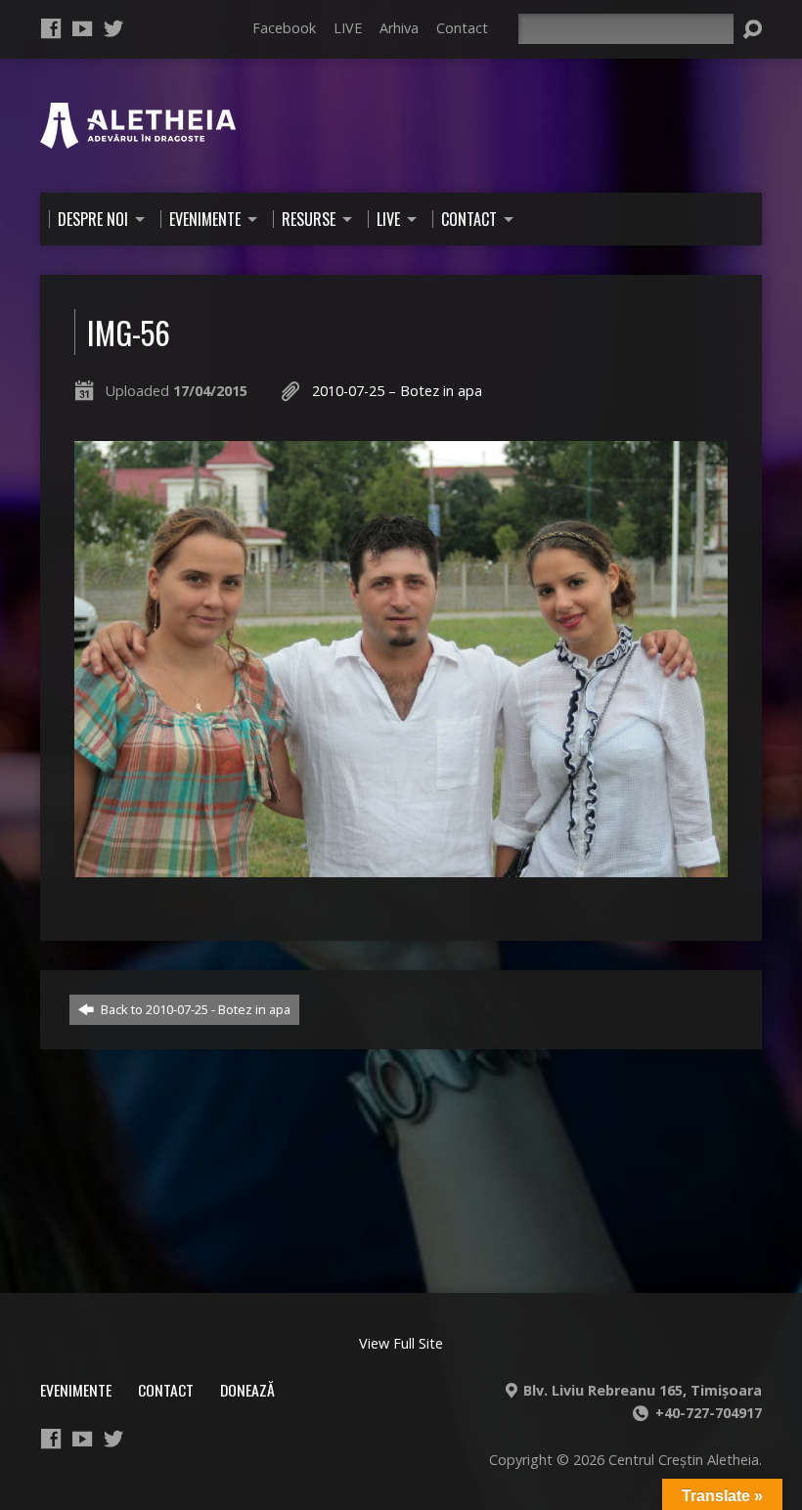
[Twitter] (113, 28)
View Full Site (401, 1343)
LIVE (348, 28)
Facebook (284, 28)
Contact (462, 28)
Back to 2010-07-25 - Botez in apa (194, 1009)
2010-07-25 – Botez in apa (397, 390)
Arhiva (399, 28)
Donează (247, 1389)
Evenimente (75, 1389)
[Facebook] (51, 28)
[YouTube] (82, 28)
